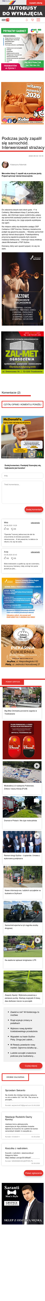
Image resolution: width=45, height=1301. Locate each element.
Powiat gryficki (15, 24)
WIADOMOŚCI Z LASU (16, 33)
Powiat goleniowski (17, 30)
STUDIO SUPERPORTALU (18, 36)
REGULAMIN (12, 46)
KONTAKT (11, 40)
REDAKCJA (11, 43)
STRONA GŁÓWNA (15, 19)
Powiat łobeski (14, 27)
